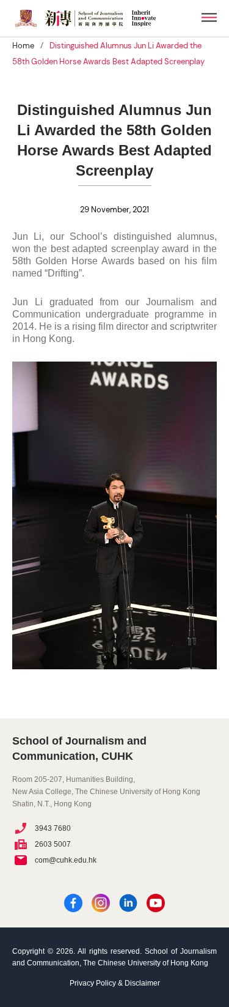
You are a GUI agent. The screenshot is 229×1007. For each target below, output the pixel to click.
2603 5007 (53, 844)
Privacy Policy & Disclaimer (115, 983)
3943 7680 (53, 828)
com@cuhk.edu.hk (65, 860)
